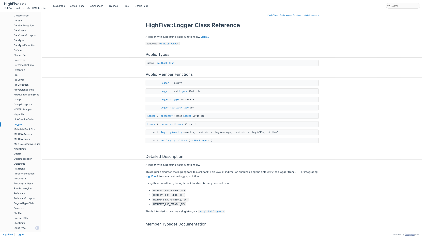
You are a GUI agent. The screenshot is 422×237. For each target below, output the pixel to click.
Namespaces (96, 5)
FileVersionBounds (24, 89)
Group (17, 99)
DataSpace (20, 30)
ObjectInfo (19, 163)
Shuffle (18, 213)
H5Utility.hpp (168, 43)
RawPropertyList (23, 188)
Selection (19, 208)
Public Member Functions (290, 15)
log (163, 132)
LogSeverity (174, 132)
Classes (113, 5)
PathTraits (19, 168)
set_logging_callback (174, 140)
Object (17, 153)
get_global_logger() (211, 211)
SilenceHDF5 (21, 218)
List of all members (311, 15)
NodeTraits (20, 148)
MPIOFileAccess (23, 134)
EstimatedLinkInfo (24, 65)
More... (204, 36)
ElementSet (20, 55)
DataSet (18, 20)
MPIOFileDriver (22, 139)
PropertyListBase (23, 183)
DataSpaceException (25, 35)
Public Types (273, 15)
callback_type (165, 63)
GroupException (23, 104)
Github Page (141, 5)
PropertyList (20, 178)
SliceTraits (19, 223)
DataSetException (24, 25)
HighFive (151, 176)
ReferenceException (25, 198)
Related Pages (77, 5)
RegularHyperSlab (24, 203)
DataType (19, 40)
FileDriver (19, 79)
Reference (19, 193)
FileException (21, 84)
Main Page (59, 5)
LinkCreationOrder (24, 119)
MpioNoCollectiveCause (27, 144)
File (15, 74)
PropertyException (24, 173)
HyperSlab (19, 114)
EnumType (19, 60)
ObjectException (23, 158)
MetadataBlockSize (24, 129)
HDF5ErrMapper (23, 109)
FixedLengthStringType (26, 94)
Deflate (18, 50)
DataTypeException (24, 45)
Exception (19, 69)
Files (126, 5)
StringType (20, 227)
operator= (167, 116)
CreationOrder (21, 15)
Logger (18, 124)
